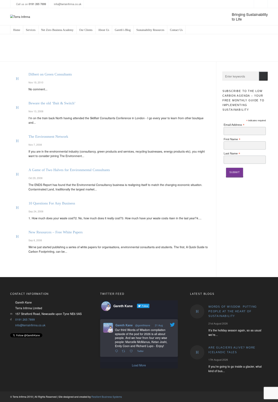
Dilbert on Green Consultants (50, 74)
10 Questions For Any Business (51, 203)
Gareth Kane (124, 325)
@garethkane (142, 325)
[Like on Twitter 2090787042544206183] (132, 351)
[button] (263, 76)
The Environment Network (48, 136)
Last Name (232, 153)
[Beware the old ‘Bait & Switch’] (17, 107)
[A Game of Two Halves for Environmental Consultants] (17, 174)
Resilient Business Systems (106, 396)
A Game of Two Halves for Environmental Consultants (69, 170)
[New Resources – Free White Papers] (17, 236)
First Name (232, 139)
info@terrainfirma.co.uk (67, 4)
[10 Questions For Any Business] (17, 208)
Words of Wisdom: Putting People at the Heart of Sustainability (232, 311)
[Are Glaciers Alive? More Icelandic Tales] (197, 352)
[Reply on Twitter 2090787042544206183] (117, 351)
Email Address (234, 124)
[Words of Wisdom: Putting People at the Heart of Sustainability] (197, 311)
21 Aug (159, 325)
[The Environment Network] (17, 141)
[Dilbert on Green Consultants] (17, 79)
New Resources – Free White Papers (55, 232)
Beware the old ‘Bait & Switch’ (52, 103)
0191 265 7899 (25, 319)
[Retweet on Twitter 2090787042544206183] (124, 351)
